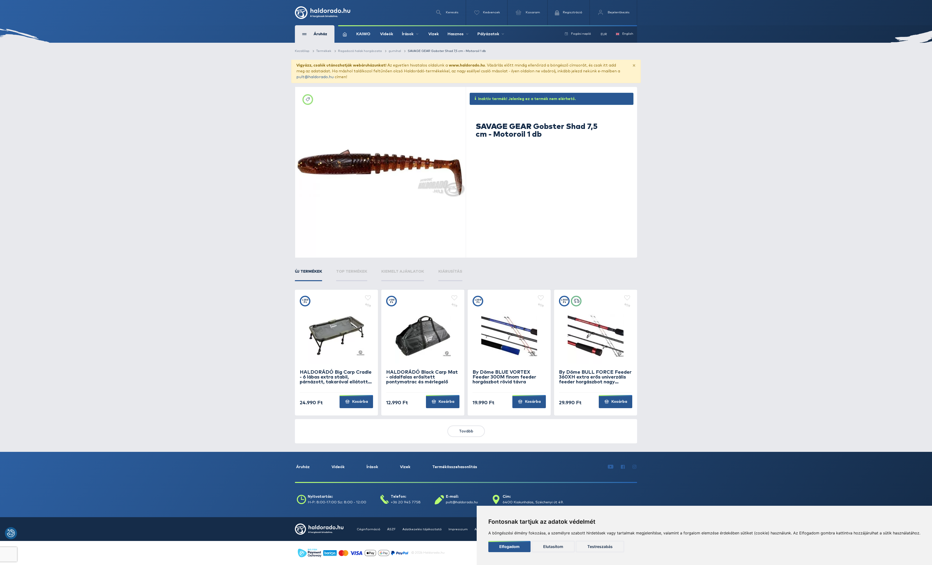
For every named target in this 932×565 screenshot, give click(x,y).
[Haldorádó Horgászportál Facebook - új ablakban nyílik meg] (622, 467)
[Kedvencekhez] (368, 298)
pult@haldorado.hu (315, 77)
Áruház (303, 467)
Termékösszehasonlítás (454, 467)
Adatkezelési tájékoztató (422, 529)
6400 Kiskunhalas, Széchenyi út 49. (533, 502)
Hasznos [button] (456, 34)
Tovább (466, 431)
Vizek (433, 34)
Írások (372, 467)
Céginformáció (369, 529)
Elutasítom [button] (553, 546)
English (627, 33)
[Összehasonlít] (368, 305)
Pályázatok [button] (488, 34)
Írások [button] (408, 34)
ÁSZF (391, 529)
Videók (386, 34)
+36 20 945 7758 (406, 502)
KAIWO (363, 34)
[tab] (308, 275)
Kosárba (359, 402)
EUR (604, 34)
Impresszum (458, 529)
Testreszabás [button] (600, 546)
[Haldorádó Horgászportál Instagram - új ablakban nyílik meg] (634, 467)
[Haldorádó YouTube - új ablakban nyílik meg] (610, 467)
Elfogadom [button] (509, 546)
